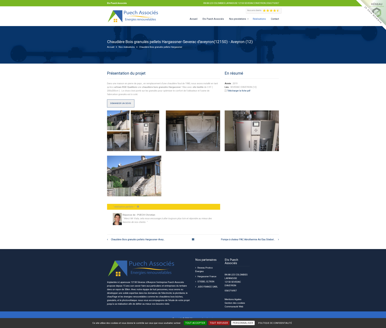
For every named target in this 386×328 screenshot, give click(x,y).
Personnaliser (243, 323)
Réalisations (259, 18)
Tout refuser (219, 323)
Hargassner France (207, 276)
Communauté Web (234, 306)
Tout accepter (195, 323)
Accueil (193, 18)
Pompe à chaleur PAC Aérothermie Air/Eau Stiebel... (248, 239)
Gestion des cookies (235, 303)
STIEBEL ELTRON (206, 281)
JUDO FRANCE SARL (208, 286)
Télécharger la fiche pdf (238, 90)
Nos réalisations (127, 47)
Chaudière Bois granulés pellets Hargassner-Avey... (138, 239)
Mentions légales (233, 299)
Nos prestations (237, 18)
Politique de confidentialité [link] (275, 323)
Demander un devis (120, 103)
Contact (275, 18)
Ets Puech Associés (213, 18)
